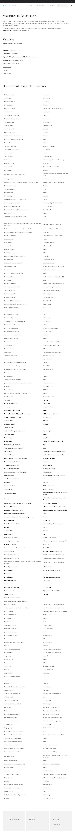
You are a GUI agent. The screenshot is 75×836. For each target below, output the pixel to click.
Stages (31, 822)
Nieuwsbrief (56, 819)
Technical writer (7, 67)
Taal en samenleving (28, 5)
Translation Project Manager (10, 53)
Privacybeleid (10, 817)
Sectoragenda (41, 5)
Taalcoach (5, 70)
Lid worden (50, 5)
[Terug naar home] (6, 6)
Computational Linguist (9, 50)
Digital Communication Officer (11, 63)
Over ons (56, 817)
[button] (71, 6)
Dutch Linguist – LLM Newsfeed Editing (13, 60)
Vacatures (32, 819)
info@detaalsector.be (8, 30)
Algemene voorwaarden (13, 819)
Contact (55, 822)
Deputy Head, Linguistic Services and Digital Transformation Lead (20, 57)
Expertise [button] (15, 5)
